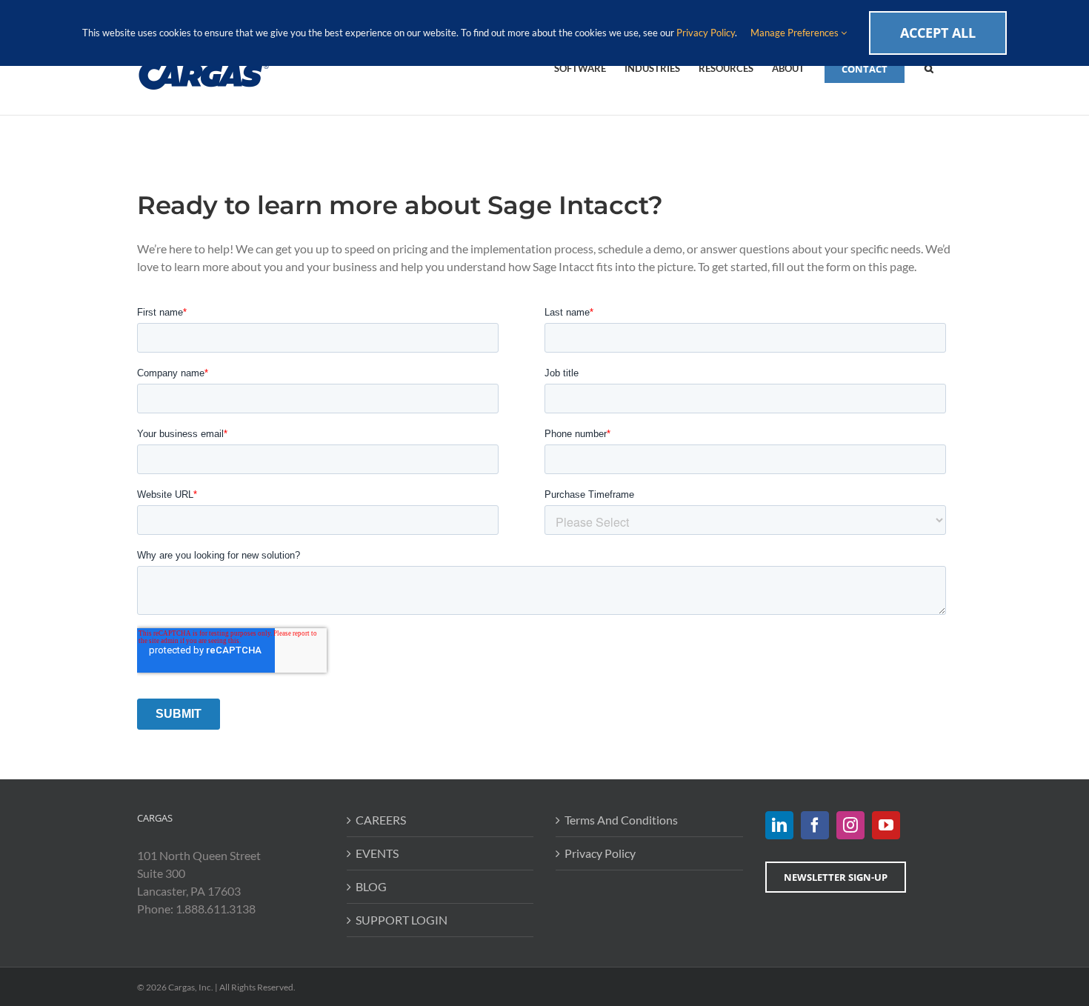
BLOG (371, 886)
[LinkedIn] (779, 825)
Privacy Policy (600, 853)
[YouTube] (886, 825)
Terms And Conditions (621, 820)
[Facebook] (815, 825)
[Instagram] (850, 825)
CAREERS (381, 820)
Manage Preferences (795, 33)
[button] (929, 67)
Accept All (938, 32)
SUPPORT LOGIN (401, 920)
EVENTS (377, 853)
